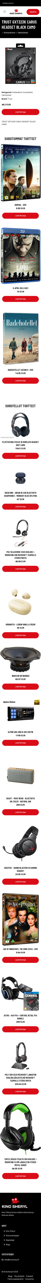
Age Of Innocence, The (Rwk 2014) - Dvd (20, 949)
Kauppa (33, 12)
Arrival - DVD (20, 204)
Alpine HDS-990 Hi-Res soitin (20, 732)
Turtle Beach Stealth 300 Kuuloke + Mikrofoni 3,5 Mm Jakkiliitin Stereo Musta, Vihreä (20, 1162)
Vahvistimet (23, 32)
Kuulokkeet (28, 92)
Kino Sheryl (10, 1231)
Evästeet (29, 1276)
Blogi (8, 1244)
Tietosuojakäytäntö (15, 1279)
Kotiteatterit (9, 32)
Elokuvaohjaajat (12, 1235)
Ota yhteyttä (19, 1276)
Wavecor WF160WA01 (20, 675)
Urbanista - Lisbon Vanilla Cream (20, 624)
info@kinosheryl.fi (8, 3)
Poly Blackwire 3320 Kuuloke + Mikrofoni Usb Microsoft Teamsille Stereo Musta (20, 555)
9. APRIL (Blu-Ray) (20, 288)
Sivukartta (29, 1279)
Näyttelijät (10, 1240)
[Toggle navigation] (5, 12)
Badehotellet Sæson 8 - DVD (20, 369)
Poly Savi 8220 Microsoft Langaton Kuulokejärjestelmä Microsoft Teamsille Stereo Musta (20, 1077)
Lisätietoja (20, 112)
